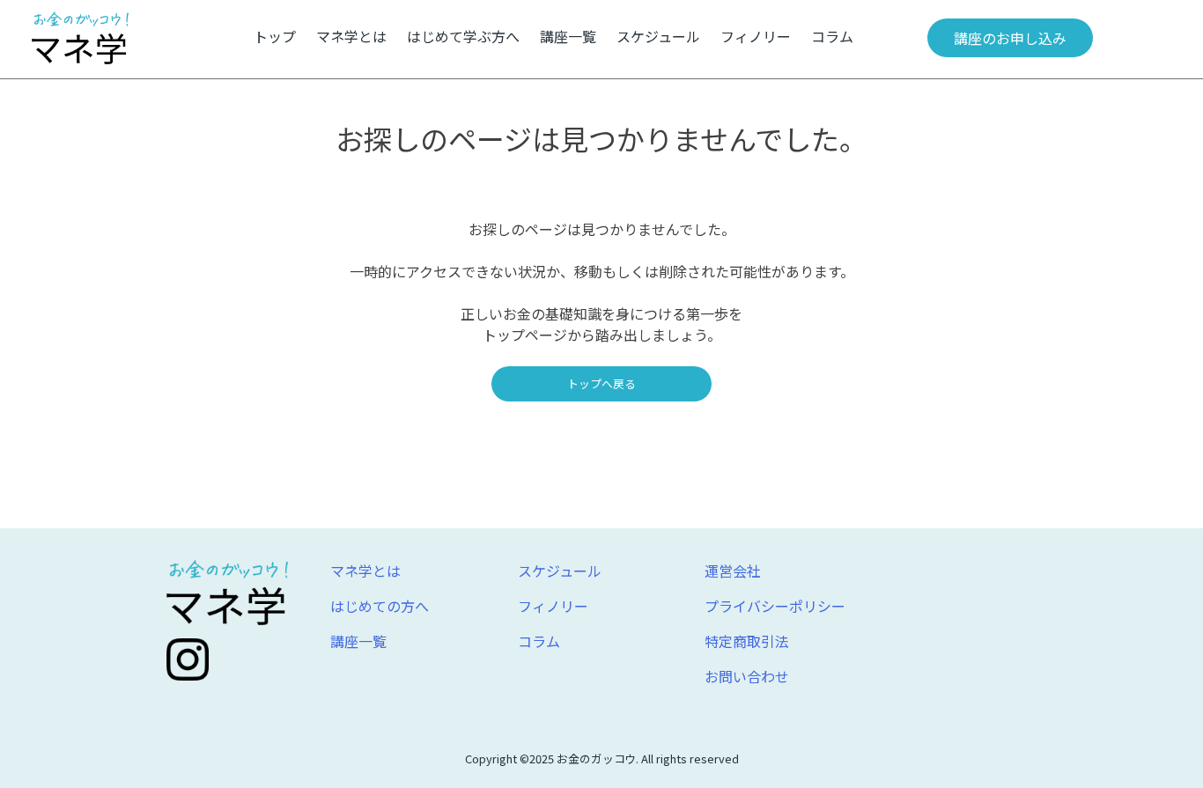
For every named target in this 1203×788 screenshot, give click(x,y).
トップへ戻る (601, 383)
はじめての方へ (379, 605)
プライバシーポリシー (775, 605)
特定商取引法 (747, 641)
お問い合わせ (747, 676)
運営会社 (733, 570)
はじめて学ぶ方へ (463, 36)
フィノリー (755, 36)
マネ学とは (351, 36)
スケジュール (658, 36)
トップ (275, 36)
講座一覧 (568, 36)
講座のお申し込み (1010, 37)
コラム (832, 36)
